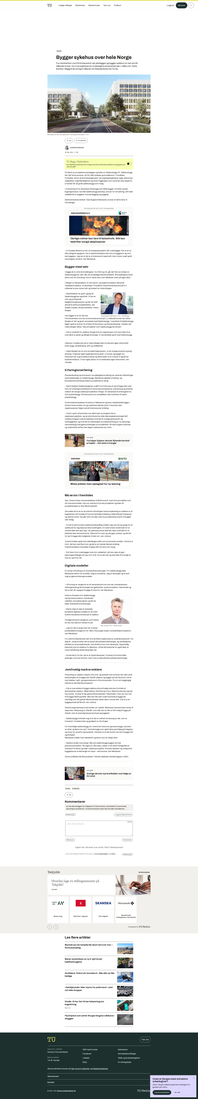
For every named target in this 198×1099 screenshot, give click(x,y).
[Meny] (191, 5)
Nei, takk (177, 1092)
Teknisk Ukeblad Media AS (66, 1091)
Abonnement (53, 1076)
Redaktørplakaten (100, 1069)
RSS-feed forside (90, 1050)
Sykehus (75, 788)
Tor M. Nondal (53, 1060)
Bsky (85, 1062)
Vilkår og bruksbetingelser (129, 1058)
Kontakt (50, 1082)
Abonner (181, 5)
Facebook (87, 1054)
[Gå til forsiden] (49, 5)
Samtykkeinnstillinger (127, 1054)
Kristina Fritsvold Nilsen (57, 1052)
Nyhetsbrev (123, 1050)
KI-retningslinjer (124, 1062)
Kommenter (82, 140)
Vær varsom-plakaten (80, 1069)
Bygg (59, 51)
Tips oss (145, 1040)
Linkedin (86, 1058)
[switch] (129, 163)
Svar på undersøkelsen (161, 1092)
